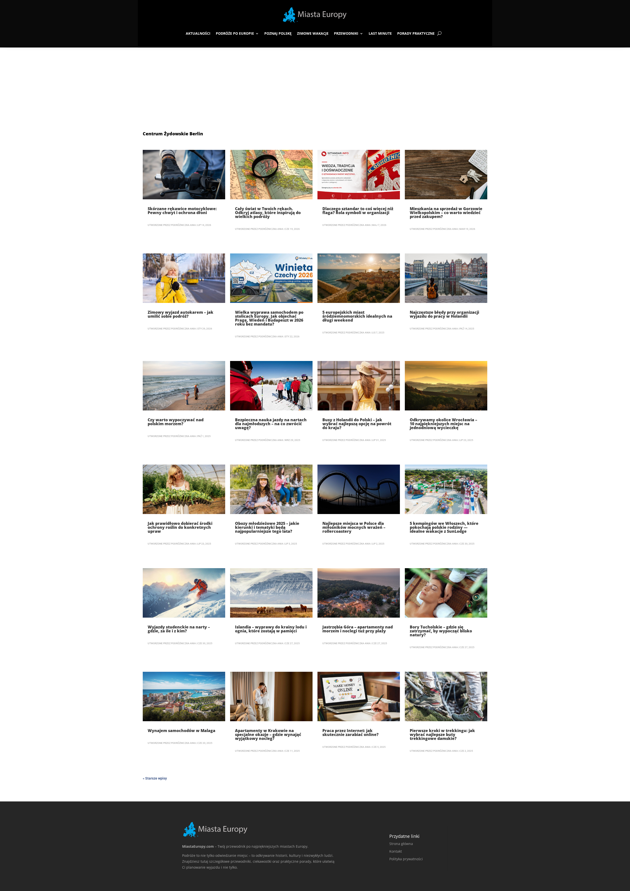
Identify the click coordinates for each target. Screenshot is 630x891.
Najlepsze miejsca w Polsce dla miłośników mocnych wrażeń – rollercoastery (353, 527)
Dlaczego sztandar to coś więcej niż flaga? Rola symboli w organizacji (357, 210)
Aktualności (198, 33)
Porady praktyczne (416, 33)
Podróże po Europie (235, 33)
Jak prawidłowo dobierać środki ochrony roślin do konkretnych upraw (180, 527)
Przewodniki (346, 33)
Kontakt (395, 851)
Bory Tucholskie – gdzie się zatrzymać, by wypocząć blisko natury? (441, 631)
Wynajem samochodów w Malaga (181, 730)
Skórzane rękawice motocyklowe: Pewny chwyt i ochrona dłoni (182, 210)
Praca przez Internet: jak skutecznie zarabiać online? (350, 732)
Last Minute (380, 33)
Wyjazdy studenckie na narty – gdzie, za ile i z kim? (179, 629)
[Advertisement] (315, 84)
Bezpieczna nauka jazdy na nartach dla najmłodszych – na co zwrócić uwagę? (271, 423)
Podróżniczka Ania (183, 225)
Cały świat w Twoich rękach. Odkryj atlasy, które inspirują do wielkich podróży (268, 212)
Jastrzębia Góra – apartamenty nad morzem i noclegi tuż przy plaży (357, 629)
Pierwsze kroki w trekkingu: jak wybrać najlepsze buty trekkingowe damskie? (442, 734)
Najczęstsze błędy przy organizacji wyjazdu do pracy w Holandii (444, 314)
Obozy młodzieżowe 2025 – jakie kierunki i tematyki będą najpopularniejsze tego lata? (267, 527)
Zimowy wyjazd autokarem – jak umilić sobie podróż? (180, 314)
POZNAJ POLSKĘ (278, 33)
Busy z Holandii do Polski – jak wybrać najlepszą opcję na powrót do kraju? (356, 423)
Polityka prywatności (406, 859)
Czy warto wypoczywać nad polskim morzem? (176, 421)
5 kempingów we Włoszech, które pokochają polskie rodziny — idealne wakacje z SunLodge (444, 527)
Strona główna (401, 843)
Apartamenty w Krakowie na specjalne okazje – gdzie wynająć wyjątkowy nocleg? (268, 734)
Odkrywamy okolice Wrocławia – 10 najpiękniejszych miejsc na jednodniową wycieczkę (443, 423)
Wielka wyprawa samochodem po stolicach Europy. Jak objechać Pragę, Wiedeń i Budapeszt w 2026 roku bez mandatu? (269, 318)
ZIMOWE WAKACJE (313, 33)
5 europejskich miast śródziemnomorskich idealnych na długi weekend (357, 316)
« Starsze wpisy (155, 778)
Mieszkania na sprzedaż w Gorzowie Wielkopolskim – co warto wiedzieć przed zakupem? (446, 212)
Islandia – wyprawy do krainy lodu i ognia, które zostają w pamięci (271, 629)
